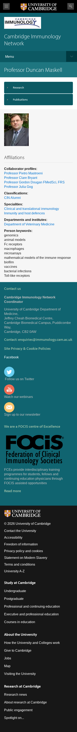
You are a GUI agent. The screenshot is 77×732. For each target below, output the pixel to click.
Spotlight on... (14, 718)
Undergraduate (15, 591)
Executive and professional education (31, 614)
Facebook (11, 357)
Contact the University (20, 531)
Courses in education (19, 622)
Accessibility (13, 537)
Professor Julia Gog (18, 186)
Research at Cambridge (22, 686)
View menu (6, 6)
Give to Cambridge (17, 650)
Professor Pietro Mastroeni (23, 173)
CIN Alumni (12, 197)
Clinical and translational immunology (31, 208)
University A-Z (14, 571)
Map (7, 666)
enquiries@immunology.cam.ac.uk (45, 339)
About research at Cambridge (25, 702)
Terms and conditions (19, 564)
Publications (20, 99)
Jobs (7, 658)
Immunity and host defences (24, 213)
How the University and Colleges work (32, 643)
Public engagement (18, 710)
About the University (20, 634)
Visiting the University (20, 674)
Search (70, 6)
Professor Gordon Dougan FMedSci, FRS (34, 182)
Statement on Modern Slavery (25, 557)
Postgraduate (14, 598)
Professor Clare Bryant (20, 177)
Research (18, 87)
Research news (15, 694)
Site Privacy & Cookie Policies (27, 348)
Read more (12, 490)
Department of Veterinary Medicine (29, 224)
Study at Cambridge (20, 582)
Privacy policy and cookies (23, 551)
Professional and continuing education (32, 606)
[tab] (38, 87)
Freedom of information (21, 544)
